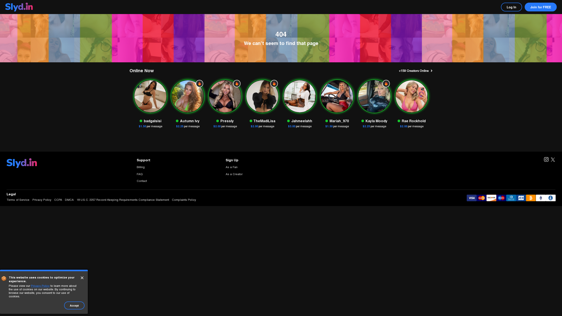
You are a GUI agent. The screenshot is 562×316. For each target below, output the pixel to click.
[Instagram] (546, 159)
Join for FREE (540, 7)
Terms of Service (18, 199)
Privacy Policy (41, 199)
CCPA (58, 199)
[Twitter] (552, 159)
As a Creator (234, 174)
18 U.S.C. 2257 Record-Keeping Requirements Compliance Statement (123, 199)
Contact (142, 181)
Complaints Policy (184, 199)
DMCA (69, 199)
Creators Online (414, 70)
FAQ (140, 174)
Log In (511, 7)
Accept (74, 305)
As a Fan (232, 167)
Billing (141, 167)
